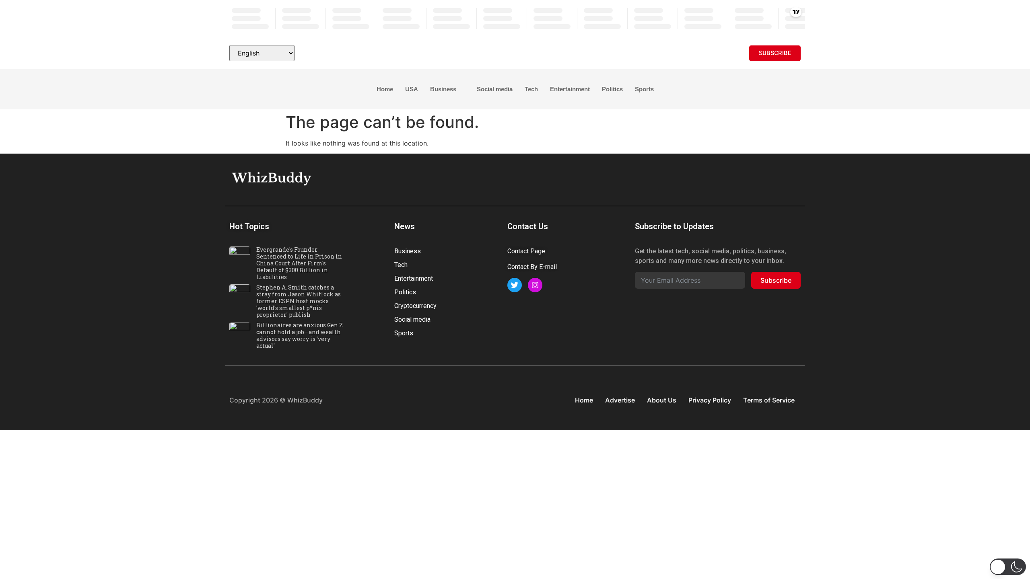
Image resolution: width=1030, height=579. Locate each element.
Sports (644, 89)
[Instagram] (774, 178)
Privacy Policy (709, 400)
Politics (612, 89)
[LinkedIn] (756, 178)
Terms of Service (769, 400)
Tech (531, 89)
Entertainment (570, 89)
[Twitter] (738, 178)
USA (411, 89)
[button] (235, 89)
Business (443, 89)
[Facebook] (720, 178)
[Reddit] (793, 178)
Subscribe (775, 280)
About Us (661, 400)
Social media (495, 89)
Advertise (620, 400)
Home (385, 89)
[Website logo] (515, 53)
